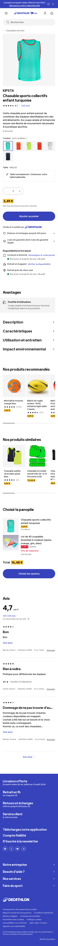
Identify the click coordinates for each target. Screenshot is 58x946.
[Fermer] (53, 4)
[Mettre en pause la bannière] (48, 4)
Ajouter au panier (29, 216)
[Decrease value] (6, 191)
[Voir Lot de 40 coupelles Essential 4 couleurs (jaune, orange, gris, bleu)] (11, 543)
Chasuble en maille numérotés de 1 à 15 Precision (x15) (37, 474)
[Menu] (6, 13)
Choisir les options (29, 573)
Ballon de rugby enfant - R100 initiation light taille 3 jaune (37, 404)
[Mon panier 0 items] (51, 13)
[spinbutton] (13, 191)
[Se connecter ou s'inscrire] (45, 13)
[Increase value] (19, 191)
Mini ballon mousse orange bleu (14, 402)
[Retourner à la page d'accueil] (25, 13)
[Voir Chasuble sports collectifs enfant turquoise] (11, 526)
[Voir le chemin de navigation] (4, 31)
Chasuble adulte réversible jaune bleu (12, 474)
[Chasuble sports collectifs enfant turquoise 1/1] (29, 60)
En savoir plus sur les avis (14, 619)
